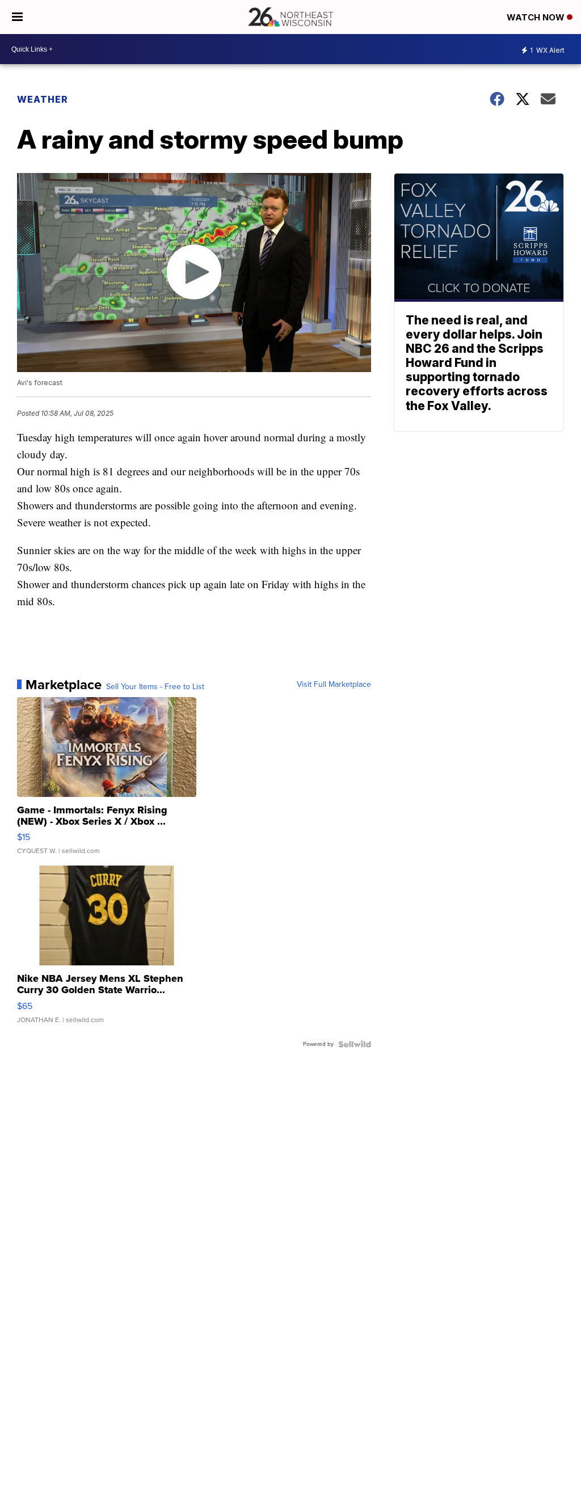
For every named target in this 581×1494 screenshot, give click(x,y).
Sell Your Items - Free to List (155, 687)
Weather (42, 99)
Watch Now (537, 17)
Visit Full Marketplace (334, 685)
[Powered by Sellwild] (354, 1044)
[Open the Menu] (17, 17)
